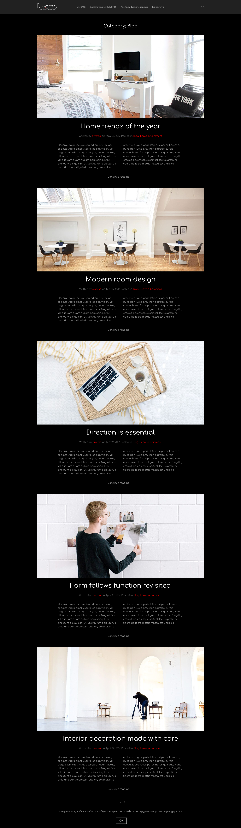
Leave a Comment (151, 136)
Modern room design (121, 279)
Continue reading (119, 176)
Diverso (81, 7)
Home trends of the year (120, 126)
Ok (121, 820)
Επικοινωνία (158, 7)
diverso (96, 136)
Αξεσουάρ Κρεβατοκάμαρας (134, 7)
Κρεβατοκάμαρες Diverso (103, 7)
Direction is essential (120, 432)
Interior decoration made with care (120, 738)
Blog (136, 136)
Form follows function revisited (120, 585)
